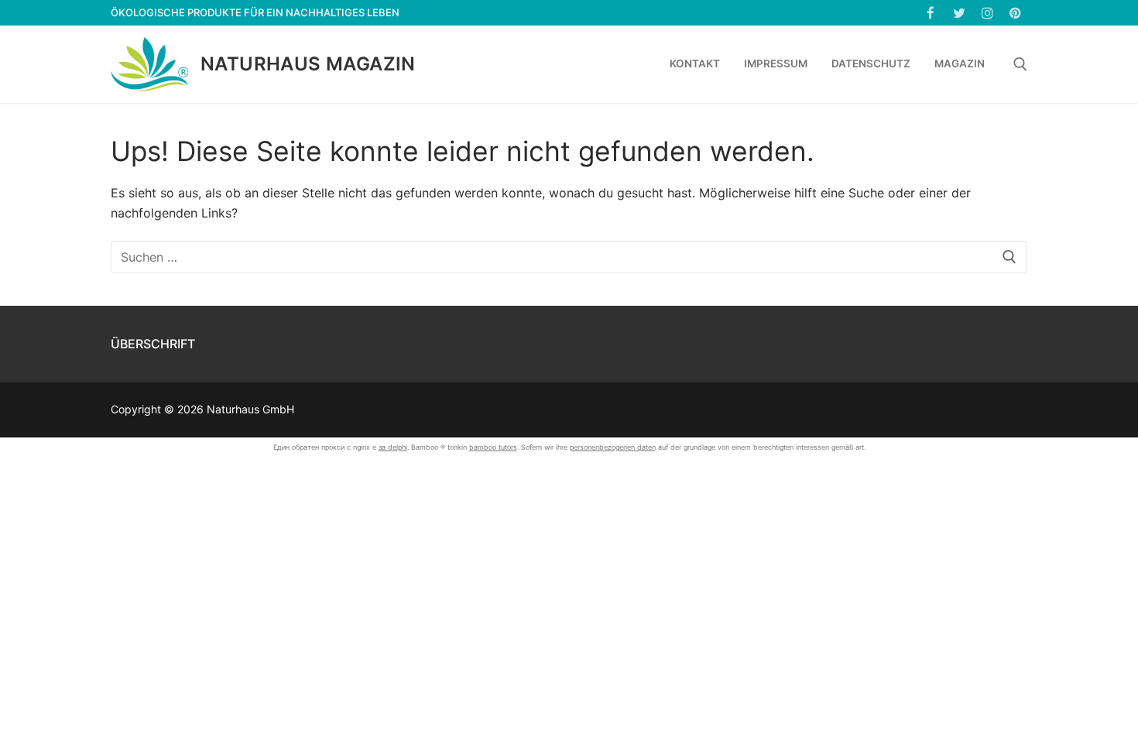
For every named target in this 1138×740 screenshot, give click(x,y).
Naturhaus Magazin (308, 64)
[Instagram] (987, 13)
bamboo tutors (493, 447)
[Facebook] (931, 13)
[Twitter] (959, 13)
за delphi (393, 447)
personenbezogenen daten (613, 447)
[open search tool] (1020, 64)
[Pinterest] (1015, 13)
